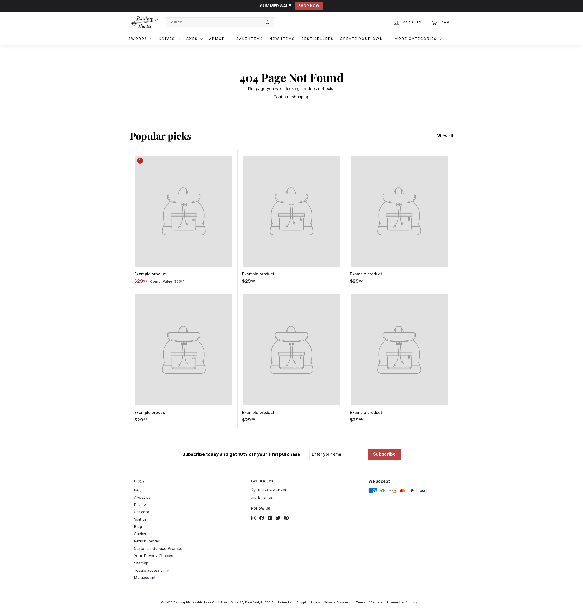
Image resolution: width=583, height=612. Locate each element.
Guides (140, 534)
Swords (138, 38)
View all (445, 136)
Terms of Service (369, 602)
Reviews (141, 504)
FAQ (137, 490)
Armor (218, 38)
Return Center (147, 541)
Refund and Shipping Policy (299, 602)
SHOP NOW (309, 6)
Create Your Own (362, 38)
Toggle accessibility (151, 570)
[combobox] (220, 22)
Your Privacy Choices (153, 555)
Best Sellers (317, 38)
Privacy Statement (338, 602)
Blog (138, 526)
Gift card (141, 512)
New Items (282, 38)
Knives (167, 38)
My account (145, 577)
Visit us (140, 519)
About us (142, 497)
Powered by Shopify (402, 602)
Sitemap (141, 563)
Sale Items (249, 38)
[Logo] (144, 22)
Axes (192, 38)
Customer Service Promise (158, 548)
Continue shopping (291, 97)
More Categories (416, 38)
